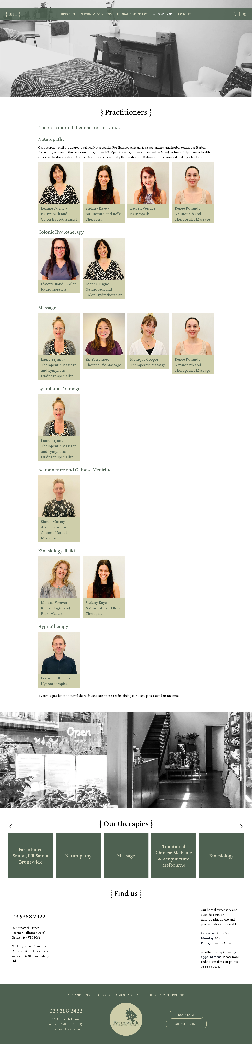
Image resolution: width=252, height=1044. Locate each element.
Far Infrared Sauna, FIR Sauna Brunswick (30, 856)
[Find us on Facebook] (239, 14)
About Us (135, 995)
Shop (149, 995)
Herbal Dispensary (132, 14)
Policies (178, 995)
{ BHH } (13, 14)
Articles (184, 14)
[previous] (11, 826)
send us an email (167, 695)
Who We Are (162, 14)
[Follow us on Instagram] (245, 14)
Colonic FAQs (114, 995)
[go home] (126, 1019)
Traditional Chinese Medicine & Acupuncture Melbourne (173, 855)
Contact (162, 995)
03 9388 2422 (28, 916)
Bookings (92, 995)
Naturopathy (78, 855)
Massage (126, 855)
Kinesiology (221, 855)
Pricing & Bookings (96, 14)
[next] (241, 826)
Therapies (67, 14)
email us (218, 961)
